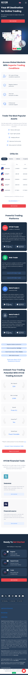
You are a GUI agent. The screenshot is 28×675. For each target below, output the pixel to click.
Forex (4, 159)
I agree (14, 672)
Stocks (11, 159)
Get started (13, 21)
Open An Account (14, 451)
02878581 (22, 663)
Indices (18, 159)
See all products (13, 201)
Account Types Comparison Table (14, 446)
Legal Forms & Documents (7, 608)
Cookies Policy (4, 616)
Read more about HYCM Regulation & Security (14, 360)
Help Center (16, 655)
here (25, 441)
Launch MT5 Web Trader (14, 278)
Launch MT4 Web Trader (14, 273)
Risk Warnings (4, 612)
